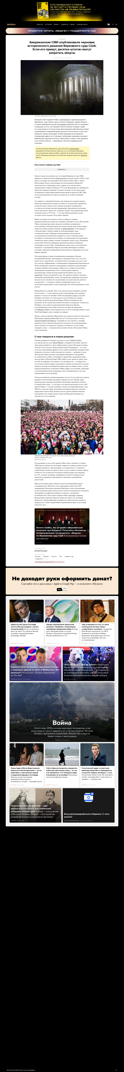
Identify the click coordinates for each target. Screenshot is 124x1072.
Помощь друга (82, 24)
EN (116, 24)
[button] (62, 87)
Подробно (61, 169)
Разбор (56, 24)
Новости (40, 24)
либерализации (60, 178)
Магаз (73, 24)
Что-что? (45, 559)
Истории (48, 24)
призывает (72, 495)
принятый (38, 275)
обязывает (55, 243)
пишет (67, 369)
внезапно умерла (71, 296)
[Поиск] (113, 24)
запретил (84, 155)
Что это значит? (29, 1070)
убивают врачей (40, 252)
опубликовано (74, 149)
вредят (45, 256)
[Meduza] (11, 24)
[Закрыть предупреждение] (116, 1070)
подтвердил (62, 124)
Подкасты (64, 24)
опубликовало (65, 120)
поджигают (76, 250)
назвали (38, 502)
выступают (65, 486)
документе (74, 347)
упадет (71, 473)
